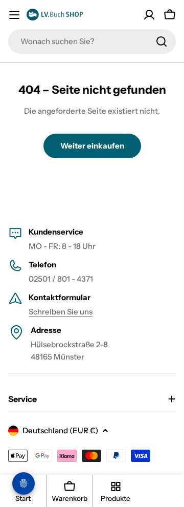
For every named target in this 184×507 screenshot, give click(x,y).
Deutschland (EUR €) (60, 430)
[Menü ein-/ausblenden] (14, 15)
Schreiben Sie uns (61, 311)
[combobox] (92, 41)
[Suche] (161, 41)
